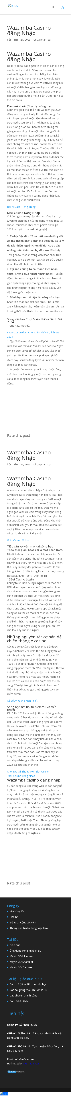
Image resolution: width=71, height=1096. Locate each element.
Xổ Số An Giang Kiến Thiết (22, 700)
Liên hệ (14, 917)
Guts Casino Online (18, 540)
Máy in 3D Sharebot (21, 961)
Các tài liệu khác (19, 1001)
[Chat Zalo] (4, 1093)
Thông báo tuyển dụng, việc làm (29, 928)
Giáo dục (15, 945)
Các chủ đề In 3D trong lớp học (28, 984)
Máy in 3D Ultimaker (22, 956)
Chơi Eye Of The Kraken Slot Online (28, 771)
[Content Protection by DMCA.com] (16, 1072)
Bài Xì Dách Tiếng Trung (21, 206)
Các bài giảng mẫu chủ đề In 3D (28, 990)
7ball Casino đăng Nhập (21, 776)
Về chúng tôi (17, 911)
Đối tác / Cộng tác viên (23, 922)
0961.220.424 (31, 1063)
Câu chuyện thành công (23, 995)
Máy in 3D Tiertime (21, 967)
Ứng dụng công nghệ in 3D (25, 950)
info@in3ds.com (24, 1059)
